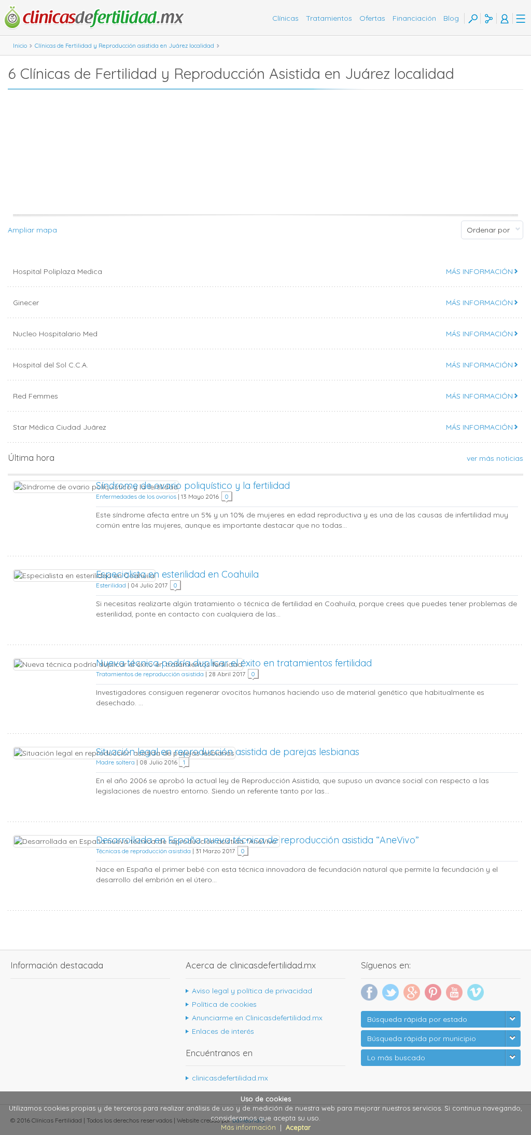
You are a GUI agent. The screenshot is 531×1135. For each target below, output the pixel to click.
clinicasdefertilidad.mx (230, 1078)
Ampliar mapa (32, 230)
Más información (248, 1127)
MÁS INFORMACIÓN (479, 271)
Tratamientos (329, 18)
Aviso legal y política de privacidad (252, 990)
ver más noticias (495, 458)
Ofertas (372, 18)
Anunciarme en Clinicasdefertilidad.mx (257, 1017)
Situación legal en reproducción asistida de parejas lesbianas (227, 752)
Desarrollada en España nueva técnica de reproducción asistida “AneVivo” (257, 840)
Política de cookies (224, 1004)
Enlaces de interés (223, 1031)
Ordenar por (488, 230)
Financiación (414, 18)
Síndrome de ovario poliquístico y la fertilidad (193, 485)
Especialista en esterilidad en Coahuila (177, 574)
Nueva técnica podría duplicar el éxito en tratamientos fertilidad (234, 663)
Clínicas (285, 18)
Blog (451, 18)
